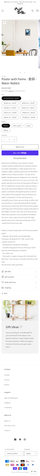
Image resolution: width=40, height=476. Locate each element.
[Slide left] (15, 72)
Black (6, 126)
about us (7, 421)
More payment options (20, 158)
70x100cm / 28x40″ (29, 117)
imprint (6, 380)
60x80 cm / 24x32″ (28, 113)
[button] (2, 10)
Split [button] (5, 293)
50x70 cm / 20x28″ (10, 113)
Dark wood (17, 126)
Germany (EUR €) (12, 453)
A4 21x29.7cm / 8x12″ (11, 98)
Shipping (11, 91)
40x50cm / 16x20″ (10, 108)
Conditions (8, 407)
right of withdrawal (10, 398)
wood (28, 126)
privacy (6, 385)
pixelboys (17, 472)
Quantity (4, 135)
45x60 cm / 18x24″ (28, 108)
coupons (7, 430)
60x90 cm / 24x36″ (10, 117)
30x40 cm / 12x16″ (10, 103)
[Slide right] (24, 72)
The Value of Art (9, 426)
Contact (7, 375)
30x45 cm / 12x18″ (28, 103)
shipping (7, 403)
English (28, 453)
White (6, 130)
